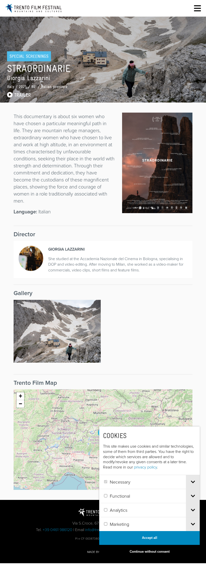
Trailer (22, 95)
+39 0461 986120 (57, 529)
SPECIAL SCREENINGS (29, 56)
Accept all (149, 538)
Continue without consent (150, 551)
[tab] (193, 482)
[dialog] (149, 493)
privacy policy (145, 467)
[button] (20, 396)
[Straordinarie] (157, 209)
